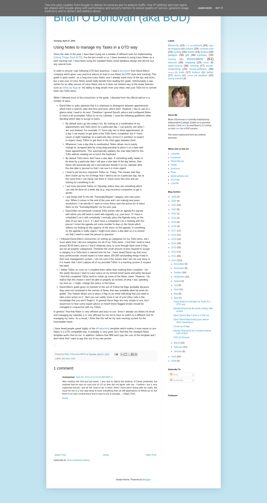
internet (172, 62)
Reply (65, 398)
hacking (172, 59)
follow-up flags (70, 87)
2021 (174, 218)
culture (189, 48)
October (178, 272)
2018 (174, 226)
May (176, 293)
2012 (174, 252)
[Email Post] (116, 354)
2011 (174, 256)
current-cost (206, 48)
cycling (177, 51)
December (179, 264)
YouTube (175, 179)
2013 (174, 247)
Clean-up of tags (181, 326)
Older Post (151, 455)
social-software (198, 68)
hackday (202, 54)
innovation (195, 59)
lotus (68, 358)
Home (106, 455)
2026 (174, 196)
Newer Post (60, 455)
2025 (174, 201)
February (178, 347)
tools (73, 358)
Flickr (173, 172)
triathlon (196, 72)
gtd (63, 358)
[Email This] (122, 354)
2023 (174, 209)
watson (190, 75)
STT (187, 46)
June (176, 289)
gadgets (172, 54)
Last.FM (175, 183)
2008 (174, 361)
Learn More (205, 8)
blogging (175, 49)
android (197, 45)
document (125, 70)
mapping (190, 62)
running (194, 65)
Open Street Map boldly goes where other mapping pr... (191, 320)
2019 (174, 222)
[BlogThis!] (125, 354)
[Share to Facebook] (132, 354)
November (179, 268)
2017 (174, 230)
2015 (174, 239)
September (179, 276)
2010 (174, 260)
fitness (204, 51)
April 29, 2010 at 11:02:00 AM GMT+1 (94, 377)
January (178, 351)
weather (202, 75)
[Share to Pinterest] (136, 354)
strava (171, 72)
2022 (174, 213)
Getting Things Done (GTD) (68, 57)
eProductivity (103, 328)
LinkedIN (175, 153)
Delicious (175, 168)
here (184, 125)
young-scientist (175, 78)
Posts (175, 374)
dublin (190, 51)
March (177, 343)
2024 (174, 205)
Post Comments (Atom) (78, 460)
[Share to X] (129, 354)
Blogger (147, 479)
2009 (174, 356)
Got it (219, 8)
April (176, 298)
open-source (175, 65)
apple (211, 45)
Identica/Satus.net (179, 176)
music (206, 62)
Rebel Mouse (177, 161)
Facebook (176, 157)
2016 (174, 235)
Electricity (173, 45)
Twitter (174, 165)
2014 (174, 243)
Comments (177, 380)
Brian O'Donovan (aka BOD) (122, 17)
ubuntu (177, 75)
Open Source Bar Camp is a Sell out (191, 315)
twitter (210, 72)
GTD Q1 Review (181, 337)
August (177, 281)
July (176, 285)
